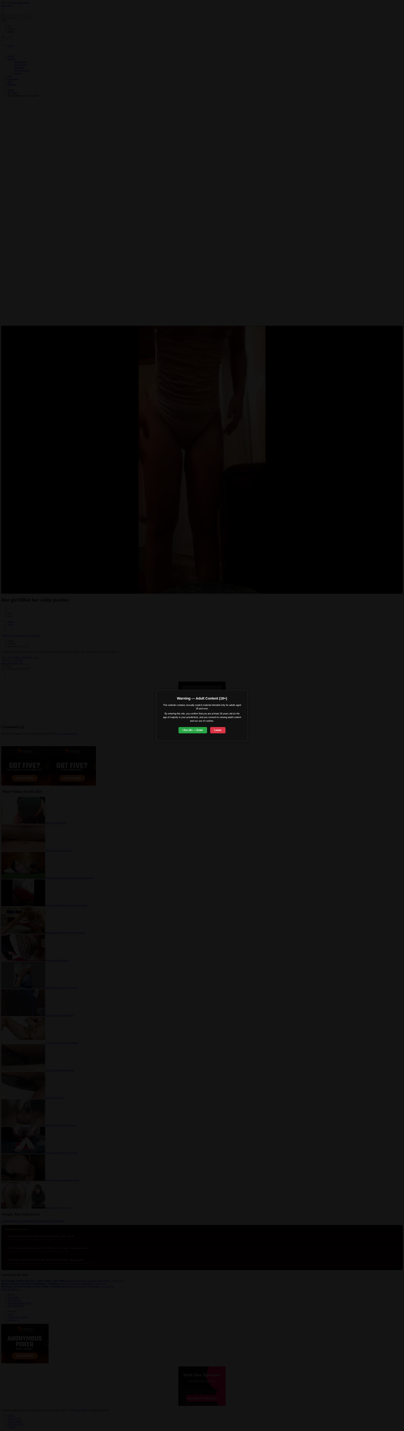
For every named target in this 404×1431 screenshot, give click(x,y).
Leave (217, 730)
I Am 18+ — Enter (193, 730)
